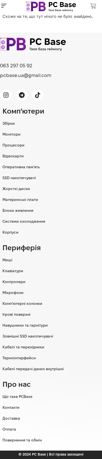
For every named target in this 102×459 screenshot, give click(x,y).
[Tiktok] (38, 95)
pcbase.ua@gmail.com (25, 75)
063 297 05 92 (16, 66)
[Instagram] (6, 95)
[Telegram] (22, 95)
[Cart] (93, 6)
